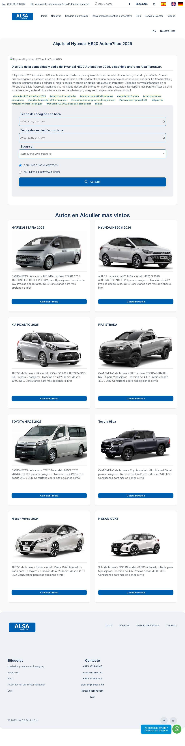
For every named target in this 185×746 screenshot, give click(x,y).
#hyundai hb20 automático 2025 (29, 96)
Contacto (172, 625)
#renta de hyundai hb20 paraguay (96, 96)
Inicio (109, 625)
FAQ (92, 696)
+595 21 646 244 (92, 678)
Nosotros (124, 625)
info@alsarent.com (92, 690)
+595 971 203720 (92, 672)
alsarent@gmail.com (92, 684)
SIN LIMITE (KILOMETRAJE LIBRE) (42, 172)
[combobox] (92, 153)
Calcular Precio (49, 301)
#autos (98, 104)
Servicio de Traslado (148, 625)
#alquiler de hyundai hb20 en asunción (47, 100)
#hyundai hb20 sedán (128, 96)
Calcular (95, 181)
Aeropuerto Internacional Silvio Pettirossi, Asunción (62, 4)
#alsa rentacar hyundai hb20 (133, 100)
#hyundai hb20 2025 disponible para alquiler (69, 104)
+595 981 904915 (16, 4)
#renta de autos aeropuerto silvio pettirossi (93, 100)
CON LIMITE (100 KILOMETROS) (41, 165)
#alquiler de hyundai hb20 (63, 96)
